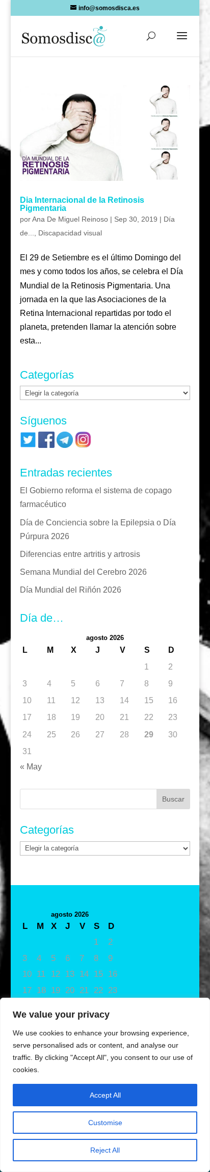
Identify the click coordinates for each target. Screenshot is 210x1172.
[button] (182, 42)
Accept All (105, 1095)
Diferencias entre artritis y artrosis (80, 554)
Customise (105, 1122)
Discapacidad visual (70, 233)
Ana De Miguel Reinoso (70, 219)
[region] (105, 1085)
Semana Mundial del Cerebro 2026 (83, 572)
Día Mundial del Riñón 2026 (70, 589)
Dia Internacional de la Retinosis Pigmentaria (82, 204)
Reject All (105, 1150)
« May (31, 766)
